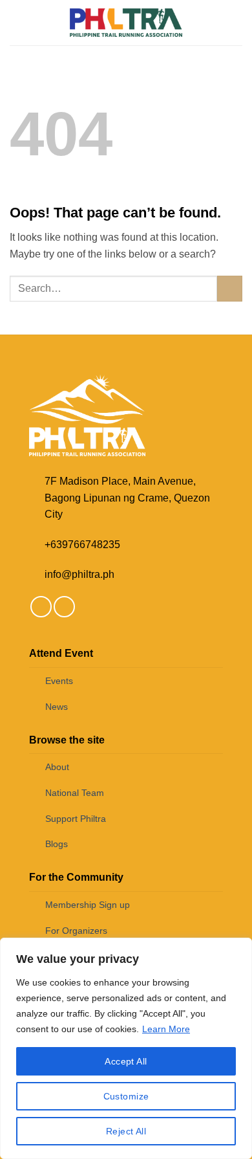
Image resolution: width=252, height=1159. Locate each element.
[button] (17, 22)
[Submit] (229, 288)
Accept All (126, 1061)
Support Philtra (75, 818)
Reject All (126, 1131)
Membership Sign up (87, 905)
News (56, 706)
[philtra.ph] (126, 22)
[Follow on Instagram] (64, 606)
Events (59, 681)
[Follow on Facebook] (41, 606)
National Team (74, 793)
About (57, 767)
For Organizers (76, 930)
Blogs (56, 844)
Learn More (166, 1029)
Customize (126, 1096)
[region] (126, 1048)
